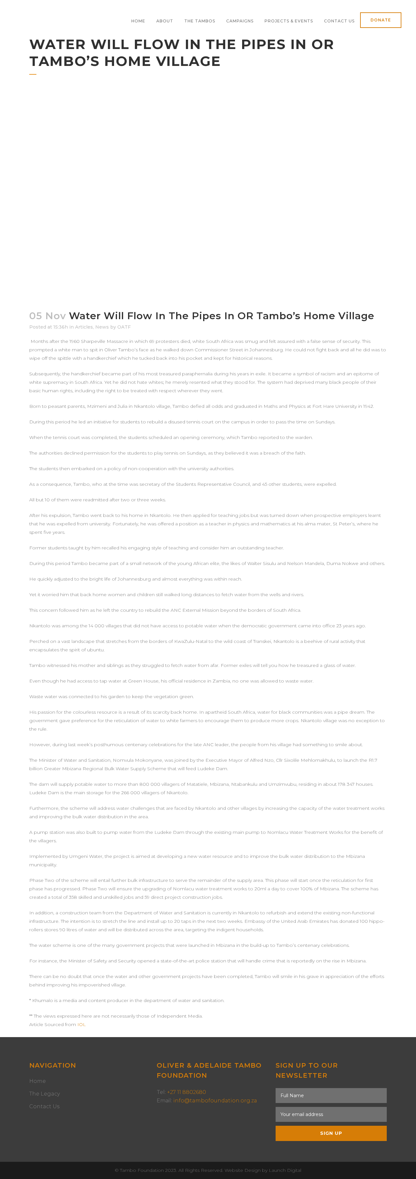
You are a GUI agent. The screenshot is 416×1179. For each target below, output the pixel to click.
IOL (81, 1024)
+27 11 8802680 (186, 1092)
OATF (124, 327)
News (102, 327)
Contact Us (44, 1106)
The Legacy (44, 1094)
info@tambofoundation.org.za (215, 1100)
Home (37, 1081)
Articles (84, 327)
